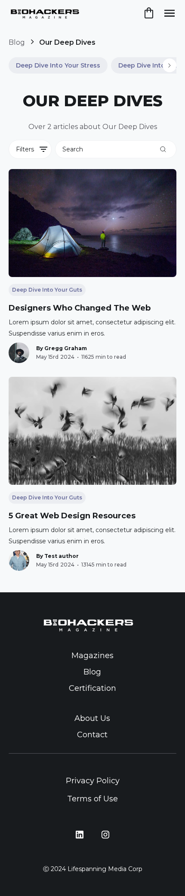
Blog (17, 42)
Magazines (92, 655)
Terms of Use (92, 799)
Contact (92, 734)
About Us (92, 718)
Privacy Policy (93, 780)
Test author (61, 556)
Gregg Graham (65, 348)
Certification (92, 688)
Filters (25, 149)
